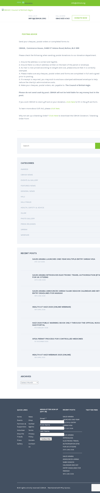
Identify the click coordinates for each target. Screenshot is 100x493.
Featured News (28, 185)
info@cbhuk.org (78, 3)
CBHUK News (27, 175)
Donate (31, 440)
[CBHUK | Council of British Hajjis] (17, 10)
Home (19, 417)
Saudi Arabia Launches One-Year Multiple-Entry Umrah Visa (63, 259)
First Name (45, 425)
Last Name (44, 431)
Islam (23, 213)
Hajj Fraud (26, 202)
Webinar (25, 235)
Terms (31, 430)
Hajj (23, 196)
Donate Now (81, 18)
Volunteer (21, 430)
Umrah (24, 229)
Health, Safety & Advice (32, 207)
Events (20, 420)
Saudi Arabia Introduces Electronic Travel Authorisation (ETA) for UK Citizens (71, 441)
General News (28, 191)
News (31, 417)
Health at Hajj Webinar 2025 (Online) (51, 355)
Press (19, 440)
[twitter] (92, 3)
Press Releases (28, 224)
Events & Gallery (29, 180)
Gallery (20, 444)
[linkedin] (96, 3)
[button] (29, 3)
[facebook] (88, 3)
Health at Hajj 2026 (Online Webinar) (51, 307)
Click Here (53, 116)
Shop (31, 420)
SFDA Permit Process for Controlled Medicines (57, 339)
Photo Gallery (28, 218)
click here (70, 102)
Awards (24, 169)
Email (43, 418)
